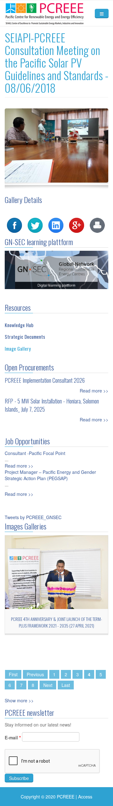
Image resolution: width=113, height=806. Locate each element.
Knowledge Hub (19, 324)
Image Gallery (18, 348)
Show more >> (19, 700)
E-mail (13, 737)
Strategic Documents (25, 336)
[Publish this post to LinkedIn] (55, 225)
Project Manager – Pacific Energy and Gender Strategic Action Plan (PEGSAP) (50, 475)
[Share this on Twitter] (35, 225)
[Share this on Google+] (76, 225)
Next (47, 685)
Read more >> (94, 390)
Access (85, 796)
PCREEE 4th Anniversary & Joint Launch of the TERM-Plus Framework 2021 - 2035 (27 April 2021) (56, 622)
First (13, 674)
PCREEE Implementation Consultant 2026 (45, 380)
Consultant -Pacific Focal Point (35, 453)
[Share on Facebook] (14, 225)
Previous (35, 674)
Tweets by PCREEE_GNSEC (33, 517)
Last (66, 685)
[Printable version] (97, 225)
